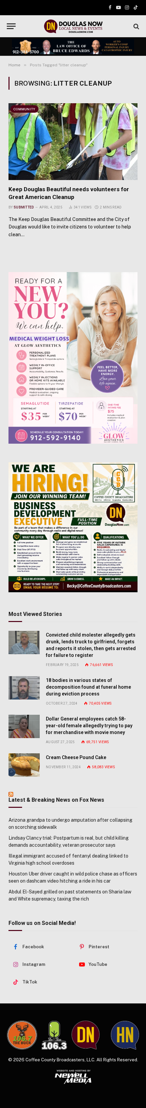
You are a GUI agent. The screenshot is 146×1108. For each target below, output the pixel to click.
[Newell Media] (73, 1077)
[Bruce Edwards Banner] (73, 46)
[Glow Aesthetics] (73, 358)
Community (24, 109)
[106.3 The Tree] (54, 1035)
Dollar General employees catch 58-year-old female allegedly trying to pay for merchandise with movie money (89, 725)
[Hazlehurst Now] (125, 1035)
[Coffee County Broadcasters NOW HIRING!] (73, 527)
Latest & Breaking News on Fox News (56, 800)
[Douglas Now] (73, 26)
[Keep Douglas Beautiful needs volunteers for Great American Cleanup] (73, 141)
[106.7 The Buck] (22, 1035)
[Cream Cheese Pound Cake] (24, 765)
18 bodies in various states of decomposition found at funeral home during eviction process (88, 687)
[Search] (135, 26)
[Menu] (11, 26)
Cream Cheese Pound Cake (76, 757)
